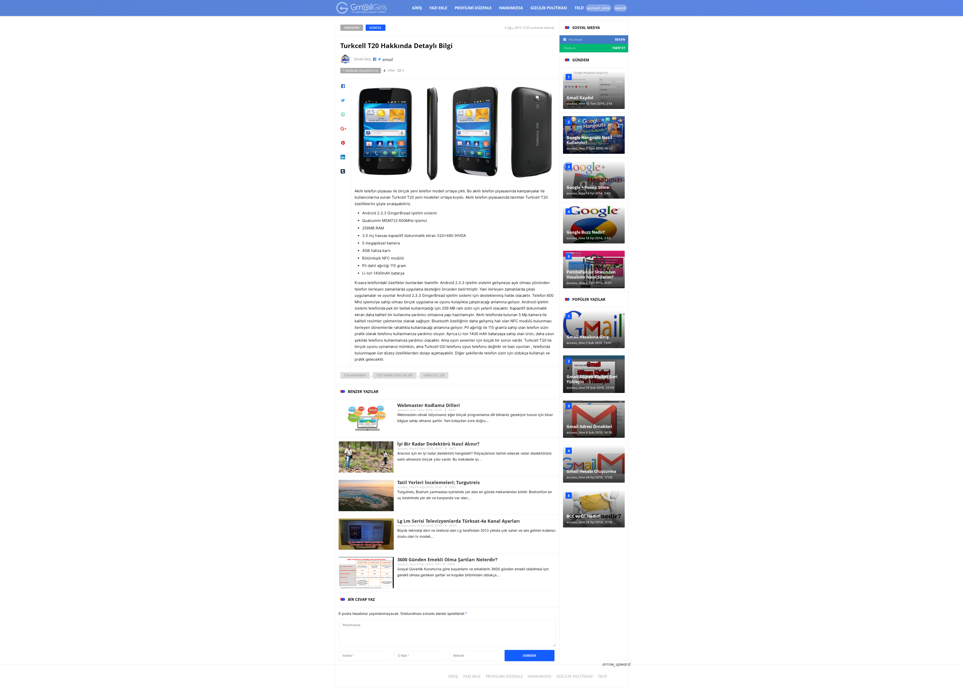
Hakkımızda (511, 7)
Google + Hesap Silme (588, 187)
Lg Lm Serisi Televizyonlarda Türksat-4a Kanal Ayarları (458, 521)
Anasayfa (351, 28)
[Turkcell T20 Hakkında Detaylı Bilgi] (455, 131)
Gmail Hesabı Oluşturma (591, 471)
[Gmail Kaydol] (594, 90)
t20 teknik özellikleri (394, 375)
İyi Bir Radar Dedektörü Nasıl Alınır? (438, 444)
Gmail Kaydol (580, 97)
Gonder (529, 655)
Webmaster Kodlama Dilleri (428, 405)
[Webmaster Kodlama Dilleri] (366, 418)
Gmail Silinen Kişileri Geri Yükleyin (592, 379)
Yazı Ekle (438, 7)
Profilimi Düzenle (473, 7)
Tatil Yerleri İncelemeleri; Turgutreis (438, 482)
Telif (579, 7)
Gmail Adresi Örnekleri (589, 426)
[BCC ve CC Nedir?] (594, 508)
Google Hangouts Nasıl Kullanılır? (589, 140)
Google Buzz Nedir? (586, 232)
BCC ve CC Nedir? (583, 516)
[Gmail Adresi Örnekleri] (594, 419)
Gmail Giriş (362, 59)
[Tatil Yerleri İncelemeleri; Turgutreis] (366, 495)
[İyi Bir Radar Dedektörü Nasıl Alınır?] (366, 456)
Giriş (417, 7)
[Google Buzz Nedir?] (594, 224)
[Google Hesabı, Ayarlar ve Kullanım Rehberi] (362, 7)
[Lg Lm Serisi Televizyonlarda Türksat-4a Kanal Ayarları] (366, 533)
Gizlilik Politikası (548, 7)
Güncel (375, 28)
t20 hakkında (355, 375)
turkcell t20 (434, 375)
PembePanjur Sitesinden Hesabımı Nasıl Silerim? (591, 274)
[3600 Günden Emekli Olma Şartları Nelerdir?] (366, 572)
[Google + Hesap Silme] (594, 180)
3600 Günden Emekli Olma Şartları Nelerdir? (447, 560)
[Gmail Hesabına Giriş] (594, 329)
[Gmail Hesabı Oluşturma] (594, 464)
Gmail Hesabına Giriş (588, 337)
